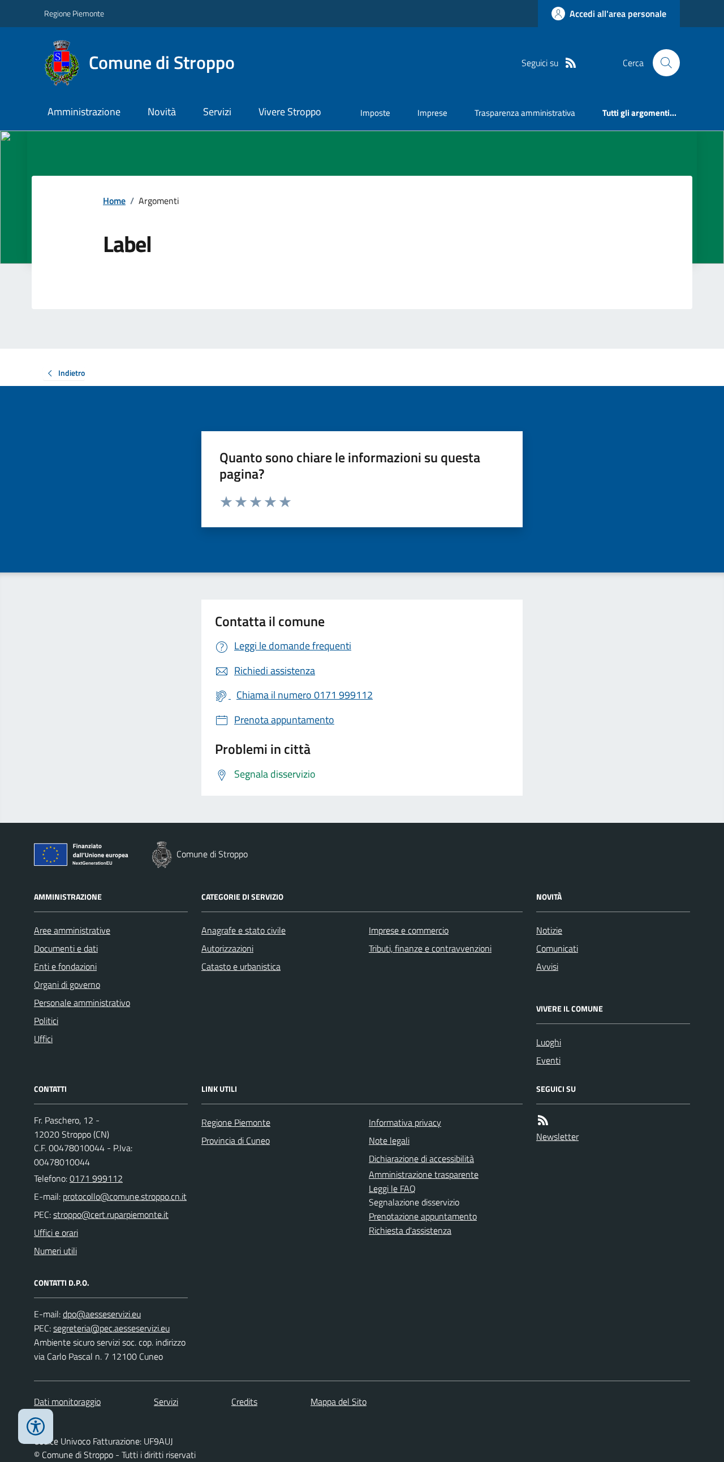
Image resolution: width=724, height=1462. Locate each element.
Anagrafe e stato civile (243, 930)
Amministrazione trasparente (424, 1174)
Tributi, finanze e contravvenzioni (430, 948)
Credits (244, 1401)
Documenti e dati (66, 948)
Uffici (43, 1038)
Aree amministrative (72, 930)
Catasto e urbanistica (241, 966)
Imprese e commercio (409, 930)
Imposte (375, 112)
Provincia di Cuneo (235, 1140)
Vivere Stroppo (289, 111)
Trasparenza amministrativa (525, 112)
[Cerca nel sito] (662, 62)
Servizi (217, 111)
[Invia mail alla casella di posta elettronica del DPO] (102, 1314)
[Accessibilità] (36, 1426)
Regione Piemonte (74, 13)
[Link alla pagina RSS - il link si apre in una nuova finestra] (571, 63)
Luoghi (548, 1042)
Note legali (389, 1140)
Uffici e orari (56, 1232)
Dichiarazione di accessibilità (421, 1158)
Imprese (432, 112)
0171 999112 (96, 1178)
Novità (162, 111)
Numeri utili (55, 1250)
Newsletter (557, 1136)
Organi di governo (67, 984)
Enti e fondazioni (65, 966)
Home (114, 200)
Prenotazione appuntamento (423, 1216)
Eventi (548, 1060)
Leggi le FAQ (392, 1188)
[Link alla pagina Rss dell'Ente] (543, 1120)
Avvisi (547, 966)
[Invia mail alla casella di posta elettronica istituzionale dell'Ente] (125, 1196)
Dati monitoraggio (67, 1401)
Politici (46, 1020)
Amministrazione (84, 111)
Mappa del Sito (339, 1401)
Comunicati (557, 948)
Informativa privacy (405, 1122)
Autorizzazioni (227, 948)
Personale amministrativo (82, 1002)
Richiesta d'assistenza (410, 1230)
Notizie (549, 930)
